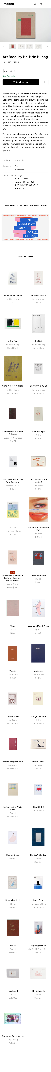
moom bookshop (8, 4)
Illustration (19, 169)
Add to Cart (23, 82)
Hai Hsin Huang (11, 61)
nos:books (19, 160)
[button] (47, 46)
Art (16, 166)
